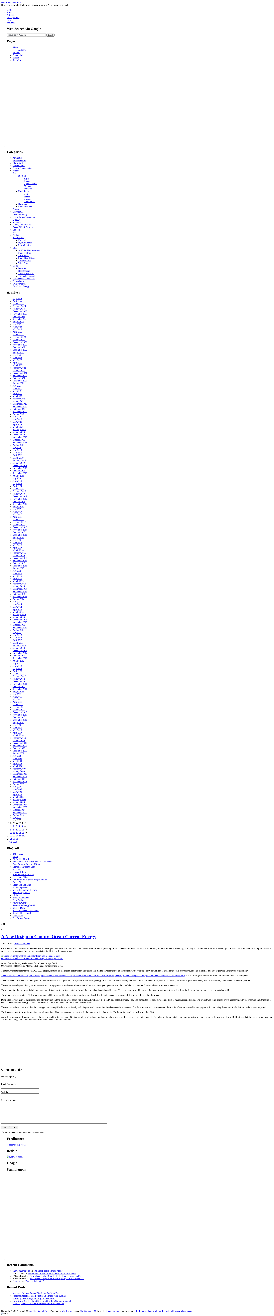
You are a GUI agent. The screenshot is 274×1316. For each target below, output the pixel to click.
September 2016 (20, 535)
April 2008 (17, 794)
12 (23, 829)
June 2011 (17, 697)
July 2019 (17, 447)
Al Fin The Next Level (23, 859)
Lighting (16, 219)
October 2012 (19, 655)
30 (14, 839)
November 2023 (20, 314)
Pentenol (28, 188)
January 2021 (19, 401)
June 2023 (17, 327)
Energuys (17, 1281)
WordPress (66, 1311)
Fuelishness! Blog (21, 877)
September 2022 (20, 350)
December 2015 (20, 558)
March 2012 (18, 673)
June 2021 (17, 388)
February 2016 (19, 553)
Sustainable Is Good (22, 913)
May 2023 (17, 329)
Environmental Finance (23, 874)
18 (20, 832)
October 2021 (19, 378)
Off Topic (17, 230)
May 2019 (17, 452)
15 (11, 832)
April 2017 (17, 517)
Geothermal (18, 212)
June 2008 (17, 789)
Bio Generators (19, 160)
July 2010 (17, 725)
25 (20, 835)
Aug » (16, 842)
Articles (10, 15)
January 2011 (19, 709)
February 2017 (19, 522)
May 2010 (17, 730)
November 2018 (20, 468)
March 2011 (18, 704)
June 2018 (17, 481)
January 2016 (19, 555)
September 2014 (20, 596)
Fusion (16, 209)
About (10, 12)
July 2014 (17, 601)
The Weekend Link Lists (24, 278)
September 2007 (20, 812)
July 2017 (17, 509)
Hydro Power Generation (24, 217)
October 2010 (19, 717)
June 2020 (17, 419)
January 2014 (19, 617)
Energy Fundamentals (22, 168)
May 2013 (17, 637)
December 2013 (20, 619)
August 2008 (18, 784)
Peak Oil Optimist (21, 897)
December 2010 (20, 712)
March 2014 (18, 612)
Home (9, 10)
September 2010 (20, 720)
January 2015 (19, 586)
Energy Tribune (20, 872)
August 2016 (18, 537)
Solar (15, 248)
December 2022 (20, 342)
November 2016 (20, 530)
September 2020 (20, 411)
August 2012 (18, 661)
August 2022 (18, 352)
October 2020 (19, 409)
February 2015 (19, 583)
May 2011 (17, 699)
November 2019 (20, 437)
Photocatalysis (24, 253)
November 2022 (20, 344)
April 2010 (17, 733)
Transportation (19, 284)
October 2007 (19, 810)
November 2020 (20, 406)
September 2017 (20, 504)
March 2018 (18, 488)
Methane (28, 186)
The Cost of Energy (21, 918)
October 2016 (19, 532)
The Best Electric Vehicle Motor (47, 1271)
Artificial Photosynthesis (29, 250)
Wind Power (24, 263)
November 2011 (20, 684)
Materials (17, 222)
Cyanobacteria (30, 183)
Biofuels (22, 176)
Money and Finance (22, 224)
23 (14, 835)
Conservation (19, 165)
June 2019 (17, 450)
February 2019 (19, 460)
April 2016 (17, 548)
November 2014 (20, 591)
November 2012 (20, 653)
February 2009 (19, 769)
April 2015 (17, 578)
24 (17, 835)
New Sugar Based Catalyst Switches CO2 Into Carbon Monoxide (42, 1301)
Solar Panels (23, 255)
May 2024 (17, 298)
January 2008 (19, 802)
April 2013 (17, 640)
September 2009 (20, 751)
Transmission (18, 281)
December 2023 (20, 311)
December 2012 (20, 650)
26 (23, 835)
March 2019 (18, 458)
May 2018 (17, 483)
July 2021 (17, 386)
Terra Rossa (18, 915)
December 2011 (20, 681)
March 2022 (18, 365)
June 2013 (17, 635)
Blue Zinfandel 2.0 (87, 1311)
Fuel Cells (22, 240)
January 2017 (19, 524)
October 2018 (19, 470)
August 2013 (18, 630)
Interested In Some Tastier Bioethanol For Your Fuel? (52, 1273)
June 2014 (17, 604)
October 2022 (19, 347)
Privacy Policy (13, 17)
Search (10, 20)
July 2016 (17, 540)
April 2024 (17, 301)
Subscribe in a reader (16, 1145)
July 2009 (17, 756)
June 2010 (17, 727)
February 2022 (19, 368)
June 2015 (17, 573)
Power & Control (20, 903)
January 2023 (19, 339)
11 (20, 829)
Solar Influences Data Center (26, 910)
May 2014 (17, 607)
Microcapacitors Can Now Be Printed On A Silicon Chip (38, 1303)
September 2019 (20, 442)
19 (23, 832)
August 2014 (18, 599)
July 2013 (17, 632)
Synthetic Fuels (25, 206)
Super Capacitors (26, 273)
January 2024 (19, 309)
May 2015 (17, 576)
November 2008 (20, 776)
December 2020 (20, 404)
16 (14, 832)
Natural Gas (29, 201)
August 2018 (18, 476)
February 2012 (19, 676)
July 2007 (17, 817)
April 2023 (17, 332)
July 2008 (17, 786)
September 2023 (20, 319)
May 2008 (17, 792)
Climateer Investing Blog (24, 867)
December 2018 (20, 465)
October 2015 (19, 563)
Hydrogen (22, 204)
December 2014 (20, 589)
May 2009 (17, 761)
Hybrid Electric (25, 242)
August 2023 (18, 321)
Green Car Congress (22, 885)
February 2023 (19, 337)
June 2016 (17, 542)
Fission (16, 170)
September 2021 (20, 380)
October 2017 (19, 501)
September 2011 (20, 689)
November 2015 (20, 560)
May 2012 (17, 668)
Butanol (27, 181)
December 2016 (20, 527)
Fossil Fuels (23, 191)
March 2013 (18, 643)
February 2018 (19, 491)
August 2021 (18, 383)
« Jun (9, 842)
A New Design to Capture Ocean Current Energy (48, 936)
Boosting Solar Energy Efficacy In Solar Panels (34, 1298)
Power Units (18, 237)
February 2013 (19, 645)
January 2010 (19, 740)
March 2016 (18, 550)
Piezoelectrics (24, 245)
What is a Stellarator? (34, 1281)
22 (11, 835)
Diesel (27, 196)
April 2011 (17, 702)
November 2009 (20, 745)
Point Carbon (19, 900)
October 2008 (19, 779)
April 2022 (17, 362)
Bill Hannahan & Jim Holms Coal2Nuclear (32, 861)
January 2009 (19, 771)
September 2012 (20, 658)
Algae (26, 178)
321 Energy (18, 854)
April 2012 (17, 671)
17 (17, 832)
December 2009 (20, 743)
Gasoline (28, 199)
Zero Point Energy (21, 286)
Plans (15, 232)
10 (17, 829)
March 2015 (18, 581)
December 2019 (20, 434)
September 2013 (20, 627)
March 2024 (18, 303)
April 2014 (17, 609)
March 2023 (18, 334)
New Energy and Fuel (11, 2)
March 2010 (18, 735)
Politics (16, 235)
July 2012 (17, 663)
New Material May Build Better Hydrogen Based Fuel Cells (57, 1276)
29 (11, 839)
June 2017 (17, 512)
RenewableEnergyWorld (24, 905)
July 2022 (17, 355)
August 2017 (18, 506)
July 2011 (17, 694)
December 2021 (20, 373)
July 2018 (17, 478)
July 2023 (17, 324)
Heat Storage (24, 271)
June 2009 (17, 758)
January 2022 (19, 370)
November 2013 (20, 622)
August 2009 (18, 753)
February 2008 (19, 799)
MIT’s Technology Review (25, 890)
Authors (22, 50)
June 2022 (17, 357)
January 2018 (19, 494)
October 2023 (19, 316)
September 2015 (20, 565)
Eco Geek (17, 869)
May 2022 (17, 360)
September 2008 (20, 781)
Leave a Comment (22, 943)
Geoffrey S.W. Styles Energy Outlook (30, 879)
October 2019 (19, 440)
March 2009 (18, 766)
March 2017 (18, 519)
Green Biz (17, 882)
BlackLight (18, 163)
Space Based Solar (26, 258)
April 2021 (17, 393)
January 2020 (19, 432)
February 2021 (19, 398)
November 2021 (20, 375)
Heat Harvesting (20, 214)
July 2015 (17, 571)
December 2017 (20, 496)
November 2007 (20, 807)
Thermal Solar (24, 260)
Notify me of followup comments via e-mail (24, 1132)
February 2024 (19, 306)
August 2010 (18, 722)
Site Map (11, 22)
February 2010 (19, 738)
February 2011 (19, 707)
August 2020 (18, 414)
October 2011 (19, 686)
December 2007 (20, 804)
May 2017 (17, 514)
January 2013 (19, 648)
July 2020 (17, 416)
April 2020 (17, 424)
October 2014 (19, 594)
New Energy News (21, 892)
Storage (16, 266)
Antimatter (17, 158)
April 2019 (17, 455)
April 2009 (17, 763)
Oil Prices (17, 895)
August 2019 (18, 445)
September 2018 (20, 473)
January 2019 (19, 463)
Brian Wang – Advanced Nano (26, 864)
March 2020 (18, 427)
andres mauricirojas (21, 1271)
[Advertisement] (18, 104)
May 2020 (17, 422)
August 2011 (18, 691)
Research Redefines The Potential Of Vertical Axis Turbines (40, 1296)
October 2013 (19, 625)
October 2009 (19, 748)
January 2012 (19, 679)
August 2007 (18, 815)
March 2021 (18, 396)
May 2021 (17, 391)
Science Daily (19, 908)
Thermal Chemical (26, 276)
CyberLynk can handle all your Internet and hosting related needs (163, 1311)
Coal (26, 194)
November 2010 (20, 715)
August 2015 (18, 568)
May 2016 (17, 545)
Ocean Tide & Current (23, 227)
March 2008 (18, 797)
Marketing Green (20, 887)
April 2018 (17, 486)
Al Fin (15, 856)
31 (17, 839)
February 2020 (19, 429)
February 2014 (19, 614)
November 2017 (20, 499)
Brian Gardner (112, 1311)
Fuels (15, 173)
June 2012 (17, 666)
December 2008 (20, 774)
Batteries (22, 268)
